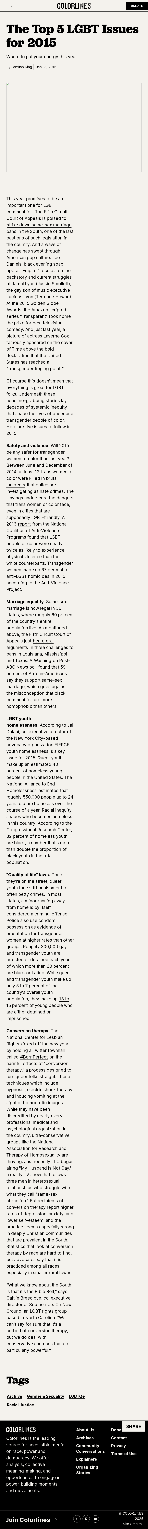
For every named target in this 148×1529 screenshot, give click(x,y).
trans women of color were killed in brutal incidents (39, 478)
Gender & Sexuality (45, 1396)
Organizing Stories (87, 1470)
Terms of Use (124, 1453)
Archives (85, 1437)
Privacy (118, 1445)
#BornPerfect (34, 1057)
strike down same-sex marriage (39, 224)
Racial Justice (20, 1404)
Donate (137, 6)
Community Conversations (90, 1448)
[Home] (74, 6)
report (24, 524)
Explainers (86, 1459)
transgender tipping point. (35, 368)
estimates (48, 790)
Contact (119, 1437)
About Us (85, 1429)
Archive (14, 1396)
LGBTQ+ (77, 1396)
